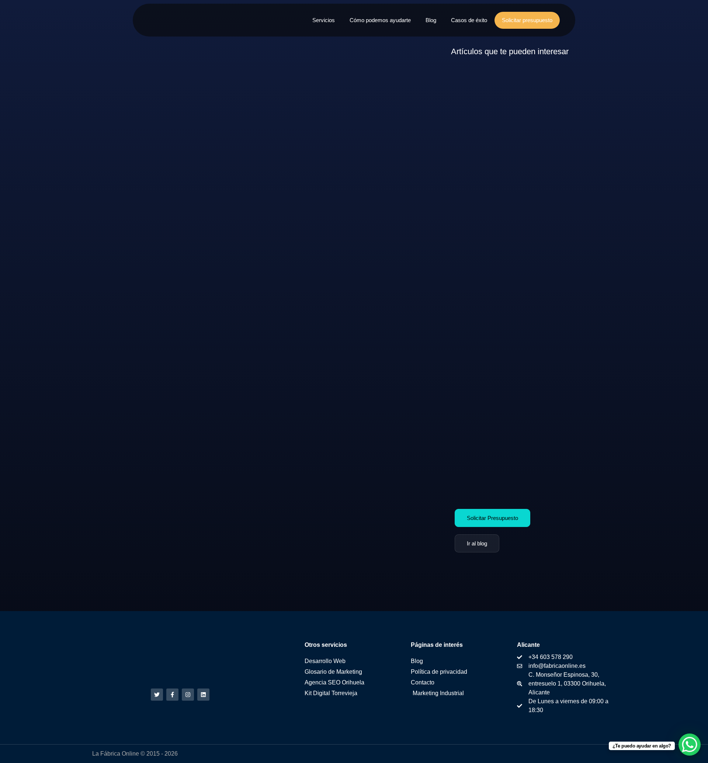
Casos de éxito (469, 20)
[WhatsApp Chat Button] (689, 744)
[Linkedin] (203, 695)
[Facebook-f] (172, 695)
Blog (431, 20)
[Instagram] (188, 695)
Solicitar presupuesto (527, 20)
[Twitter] (157, 695)
